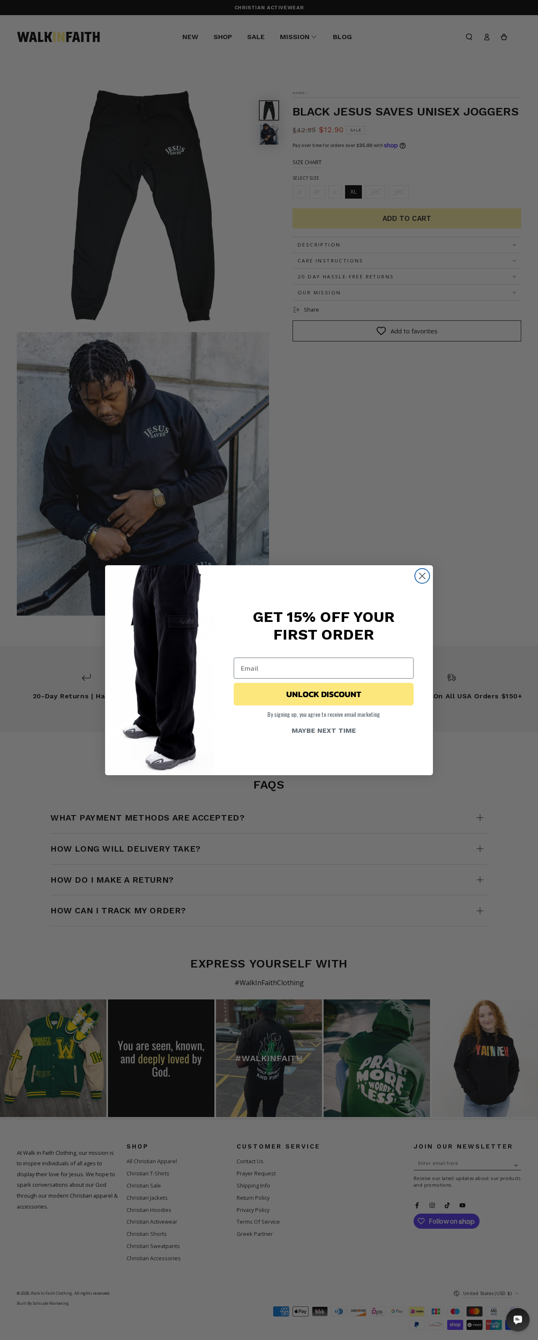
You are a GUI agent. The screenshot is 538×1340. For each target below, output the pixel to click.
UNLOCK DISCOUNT (323, 694)
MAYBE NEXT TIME (324, 730)
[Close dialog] (422, 576)
